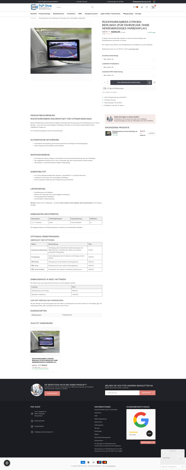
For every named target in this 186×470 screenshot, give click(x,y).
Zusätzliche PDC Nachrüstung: (112, 72)
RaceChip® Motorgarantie (102, 437)
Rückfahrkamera (58, 13)
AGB (95, 416)
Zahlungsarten (98, 425)
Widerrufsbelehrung (100, 419)
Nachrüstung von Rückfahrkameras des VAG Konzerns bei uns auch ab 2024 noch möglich (108, 450)
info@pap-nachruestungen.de (44, 432)
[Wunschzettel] (147, 7)
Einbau (96, 434)
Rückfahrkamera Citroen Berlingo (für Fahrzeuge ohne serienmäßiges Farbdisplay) (62, 18)
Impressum (97, 412)
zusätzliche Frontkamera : (111, 63)
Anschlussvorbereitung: (110, 55)
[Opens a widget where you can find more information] (172, 458)
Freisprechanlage (44, 13)
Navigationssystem (91, 13)
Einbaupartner (98, 440)
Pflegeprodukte (128, 13)
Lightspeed (98, 466)
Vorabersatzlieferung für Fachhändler (105, 409)
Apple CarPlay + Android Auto (110, 13)
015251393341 (39, 426)
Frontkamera (71, 13)
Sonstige (138, 13)
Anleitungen (98, 431)
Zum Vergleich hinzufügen (109, 92)
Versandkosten (108, 33)
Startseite (34, 13)
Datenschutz (98, 422)
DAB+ (80, 13)
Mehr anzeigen (146, 442)
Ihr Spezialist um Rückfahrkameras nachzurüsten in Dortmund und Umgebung (107, 445)
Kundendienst (52, 393)
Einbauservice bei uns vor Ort (142, 1)
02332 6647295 (39, 421)
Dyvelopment (111, 466)
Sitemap (96, 428)
